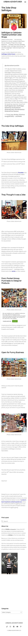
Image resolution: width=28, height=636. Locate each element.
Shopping (8, 43)
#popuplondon (9, 109)
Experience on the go (6, 41)
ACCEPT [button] (15, 321)
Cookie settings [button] (7, 321)
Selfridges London (6, 46)
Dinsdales (11, 44)
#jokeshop (8, 107)
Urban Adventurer (7, 39)
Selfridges (22, 44)
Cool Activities (18, 39)
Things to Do (14, 43)
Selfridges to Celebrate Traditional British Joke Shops (11, 34)
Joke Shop (16, 44)
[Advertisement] (14, 591)
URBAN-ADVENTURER (13, 630)
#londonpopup (19, 109)
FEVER (7, 529)
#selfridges (20, 106)
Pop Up (3, 43)
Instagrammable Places (18, 41)
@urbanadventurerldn (12, 65)
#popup (16, 111)
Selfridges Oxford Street (17, 46)
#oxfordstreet (16, 107)
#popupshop (9, 111)
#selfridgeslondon (10, 106)
